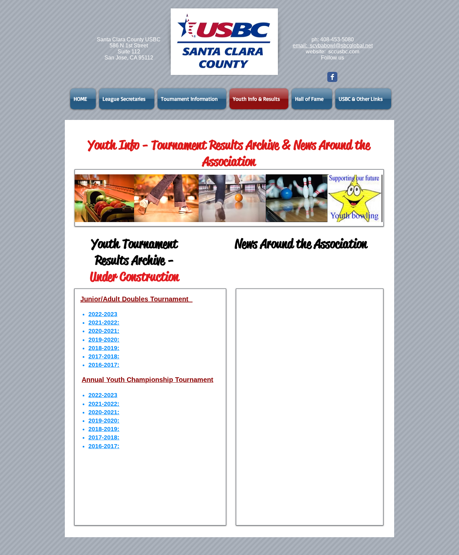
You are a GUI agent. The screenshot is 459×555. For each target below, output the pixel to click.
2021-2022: (103, 322)
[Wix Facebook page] (332, 77)
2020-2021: (103, 331)
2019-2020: (103, 339)
